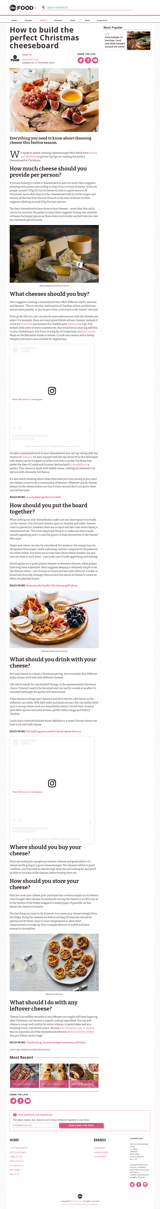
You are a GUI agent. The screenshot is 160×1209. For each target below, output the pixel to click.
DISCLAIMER (15, 1170)
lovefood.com (77, 1201)
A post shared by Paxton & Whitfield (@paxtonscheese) (52, 446)
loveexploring (101, 1152)
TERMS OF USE (16, 1156)
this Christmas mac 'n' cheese (77, 1028)
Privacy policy (81, 1204)
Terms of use (67, 1204)
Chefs (72, 20)
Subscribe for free (81, 1125)
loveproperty (100, 1156)
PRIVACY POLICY (17, 1161)
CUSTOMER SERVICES (19, 1148)
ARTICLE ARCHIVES (18, 1152)
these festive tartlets (82, 1031)
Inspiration (102, 20)
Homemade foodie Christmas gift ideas (52, 585)
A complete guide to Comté (43, 497)
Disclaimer (93, 1204)
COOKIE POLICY (16, 1165)
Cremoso (27, 457)
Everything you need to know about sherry (53, 731)
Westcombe (75, 324)
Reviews (58, 20)
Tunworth (26, 324)
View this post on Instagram (27, 399)
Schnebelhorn (78, 464)
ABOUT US (14, 1174)
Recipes (28, 20)
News (87, 20)
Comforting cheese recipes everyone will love (56, 1042)
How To (43, 20)
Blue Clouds (88, 331)
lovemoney (99, 1148)
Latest (14, 20)
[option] (24, 1075)
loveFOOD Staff (30, 59)
